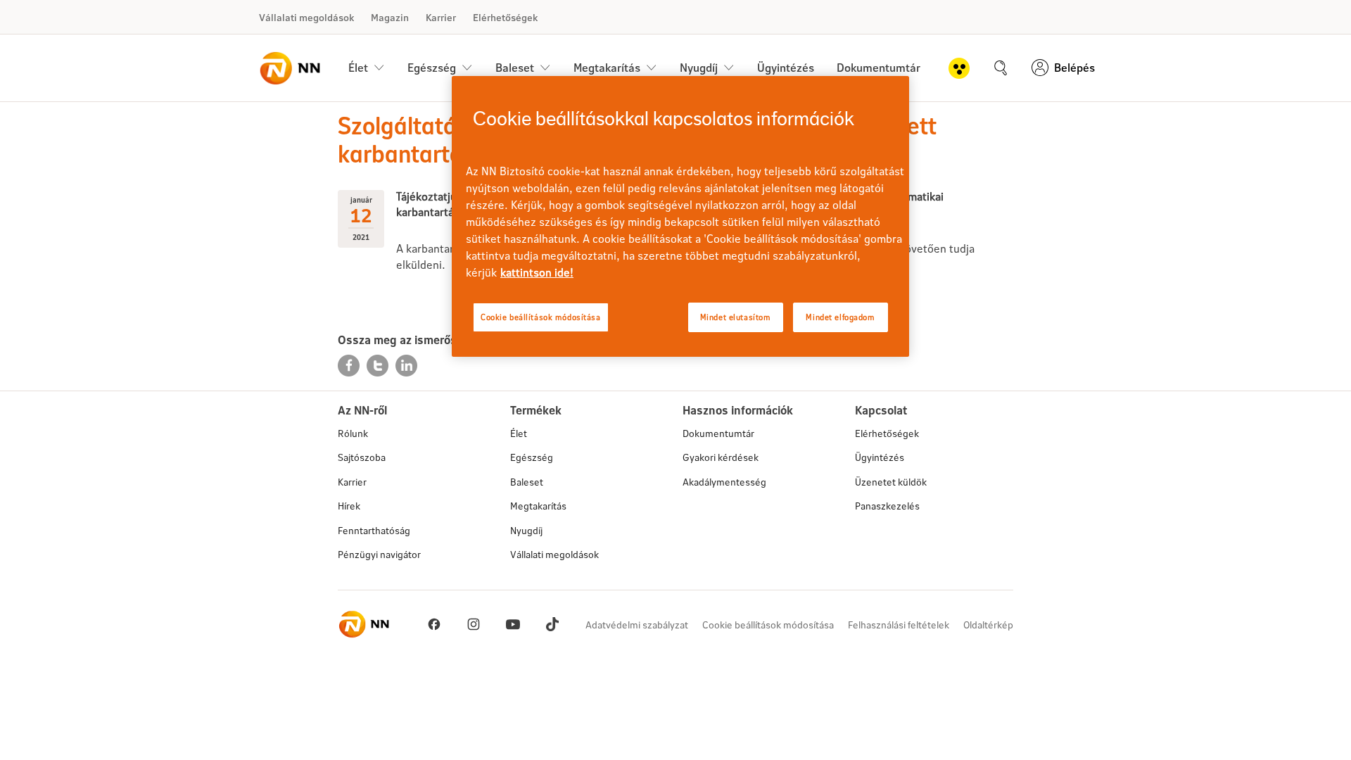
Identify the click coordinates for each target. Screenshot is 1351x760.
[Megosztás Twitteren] (379, 364)
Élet (518, 433)
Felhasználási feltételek (898, 624)
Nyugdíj (526, 530)
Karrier (441, 17)
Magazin (390, 17)
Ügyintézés (785, 67)
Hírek (349, 505)
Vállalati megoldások (306, 17)
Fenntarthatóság (374, 530)
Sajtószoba (362, 457)
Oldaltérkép (988, 624)
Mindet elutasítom (735, 317)
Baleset (526, 481)
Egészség (531, 457)
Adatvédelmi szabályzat (636, 624)
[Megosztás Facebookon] (350, 364)
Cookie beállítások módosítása (768, 624)
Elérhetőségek (505, 17)
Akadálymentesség (724, 481)
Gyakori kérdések (721, 457)
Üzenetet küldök (891, 481)
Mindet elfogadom (840, 317)
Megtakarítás (538, 505)
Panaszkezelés (887, 505)
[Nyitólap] (289, 68)
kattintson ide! (536, 272)
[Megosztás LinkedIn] (406, 364)
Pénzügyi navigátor (379, 554)
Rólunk (353, 433)
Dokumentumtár (878, 67)
